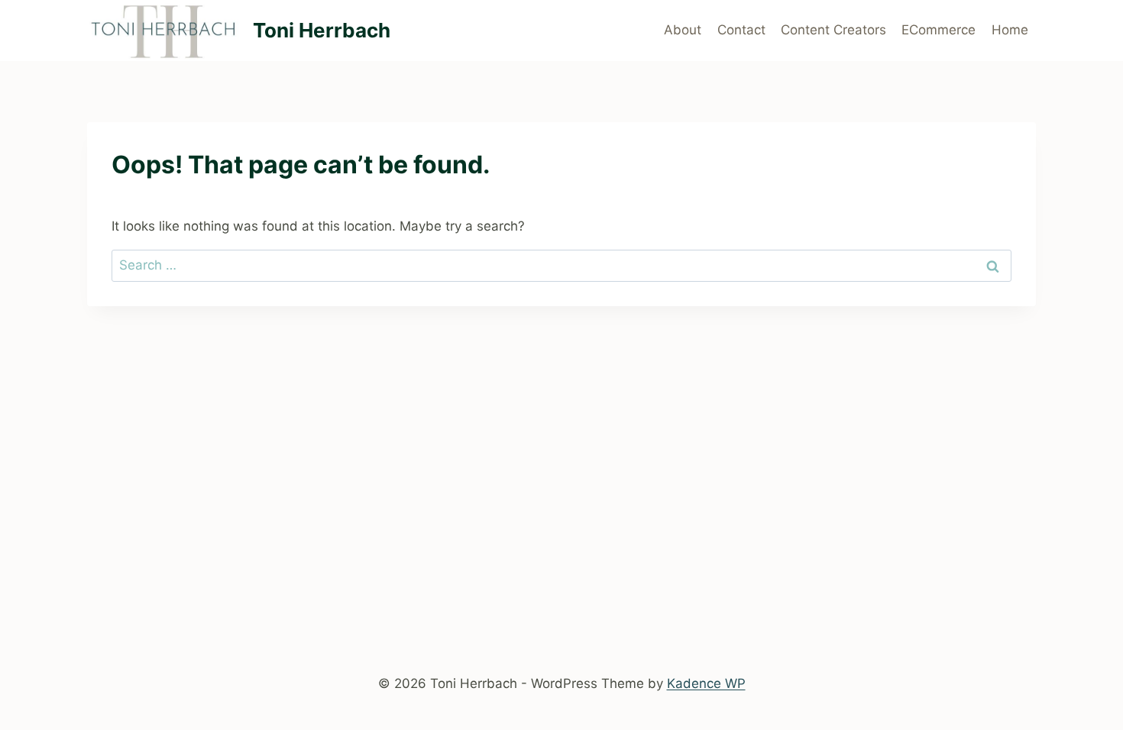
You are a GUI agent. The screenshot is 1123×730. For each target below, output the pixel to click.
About (682, 29)
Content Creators (833, 29)
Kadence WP (706, 683)
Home (1010, 29)
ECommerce (938, 29)
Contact (741, 29)
